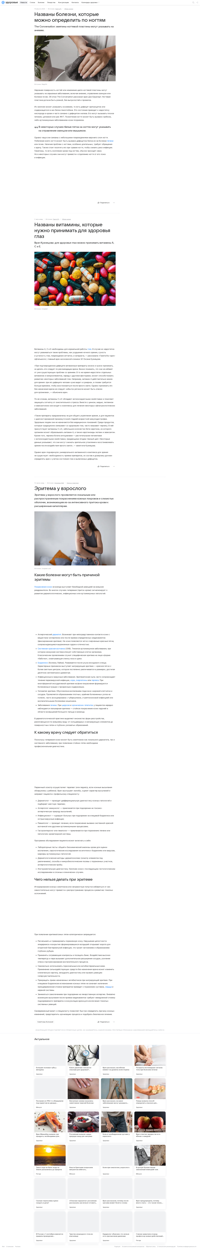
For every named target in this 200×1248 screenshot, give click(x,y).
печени (110, 141)
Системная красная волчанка (51, 649)
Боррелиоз (43, 663)
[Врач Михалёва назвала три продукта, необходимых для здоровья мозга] (50, 1127)
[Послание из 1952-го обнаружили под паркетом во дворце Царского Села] (50, 1093)
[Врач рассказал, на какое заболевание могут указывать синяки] (116, 1093)
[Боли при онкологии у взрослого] (116, 1160)
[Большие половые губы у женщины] (50, 1060)
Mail (3, 1246)
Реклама (17, 1246)
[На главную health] (11, 2)
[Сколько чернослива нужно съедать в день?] (50, 1193)
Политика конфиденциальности (186, 1246)
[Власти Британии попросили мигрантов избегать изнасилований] (83, 1160)
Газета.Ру (58, 9)
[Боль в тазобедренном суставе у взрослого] (116, 1127)
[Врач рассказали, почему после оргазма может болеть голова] (116, 1193)
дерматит (56, 634)
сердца (108, 987)
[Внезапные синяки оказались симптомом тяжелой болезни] (83, 1093)
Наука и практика (73, 483)
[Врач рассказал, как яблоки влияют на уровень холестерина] (116, 1060)
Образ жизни (68, 9)
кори (72, 680)
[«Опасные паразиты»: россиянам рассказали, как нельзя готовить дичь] (83, 1193)
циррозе (66, 705)
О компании (9, 1246)
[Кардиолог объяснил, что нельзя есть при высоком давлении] (116, 1227)
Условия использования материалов (133, 1246)
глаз (89, 349)
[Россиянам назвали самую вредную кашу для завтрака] (83, 1127)
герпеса (95, 680)
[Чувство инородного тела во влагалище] (83, 1227)
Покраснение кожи (43, 587)
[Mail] (3, 2)
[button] (75, 59)
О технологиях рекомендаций (166, 1246)
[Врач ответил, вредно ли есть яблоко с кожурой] (150, 1127)
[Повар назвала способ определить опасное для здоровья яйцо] (150, 1093)
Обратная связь (151, 1246)
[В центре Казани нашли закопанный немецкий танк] (150, 1160)
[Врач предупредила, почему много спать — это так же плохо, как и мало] (150, 1193)
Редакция (117, 1246)
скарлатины (81, 680)
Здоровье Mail (59, 483)
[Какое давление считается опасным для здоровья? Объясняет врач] (83, 1060)
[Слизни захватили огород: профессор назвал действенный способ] (150, 1227)
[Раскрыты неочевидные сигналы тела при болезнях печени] (150, 1060)
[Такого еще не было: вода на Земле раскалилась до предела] (50, 1160)
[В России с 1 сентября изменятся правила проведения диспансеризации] (50, 1227)
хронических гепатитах (82, 705)
